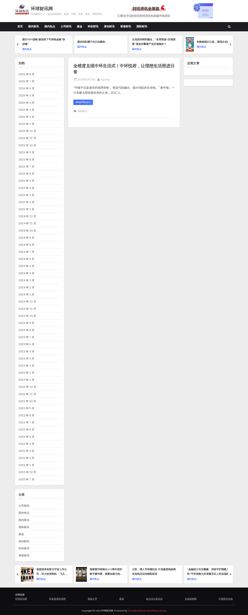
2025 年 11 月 (27, 138)
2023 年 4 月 (26, 358)
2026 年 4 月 (26, 102)
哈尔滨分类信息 (154, 598)
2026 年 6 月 (26, 88)
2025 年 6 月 (26, 173)
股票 (121, 598)
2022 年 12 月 (27, 386)
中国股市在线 (226, 598)
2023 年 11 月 (27, 308)
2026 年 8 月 (26, 74)
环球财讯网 (42, 8)
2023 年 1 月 (26, 379)
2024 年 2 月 (26, 287)
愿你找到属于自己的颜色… (92, 41)
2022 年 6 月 (26, 429)
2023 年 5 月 (26, 351)
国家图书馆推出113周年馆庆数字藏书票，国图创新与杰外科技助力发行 (106, 572)
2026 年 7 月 (26, 81)
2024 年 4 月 (26, 273)
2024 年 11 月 (27, 223)
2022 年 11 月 (27, 394)
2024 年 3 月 (26, 280)
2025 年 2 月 (26, 202)
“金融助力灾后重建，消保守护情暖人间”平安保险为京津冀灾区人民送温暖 (208, 572)
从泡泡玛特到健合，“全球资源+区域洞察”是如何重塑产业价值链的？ (153, 42)
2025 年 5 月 (26, 180)
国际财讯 (141, 26)
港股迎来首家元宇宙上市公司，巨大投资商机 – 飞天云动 (51, 572)
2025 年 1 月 (26, 209)
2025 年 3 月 (26, 195)
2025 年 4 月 (26, 188)
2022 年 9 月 (26, 408)
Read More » (84, 102)
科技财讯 (93, 26)
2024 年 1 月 (26, 294)
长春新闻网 (191, 598)
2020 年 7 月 (26, 479)
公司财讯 (66, 26)
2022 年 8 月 (26, 415)
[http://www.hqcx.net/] (171, 10)
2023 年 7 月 (26, 337)
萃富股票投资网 (57, 598)
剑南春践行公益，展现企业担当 (214, 41)
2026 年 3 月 (26, 109)
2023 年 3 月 (26, 365)
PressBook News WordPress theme (147, 610)
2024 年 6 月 (26, 259)
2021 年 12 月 (27, 472)
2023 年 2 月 (26, 372)
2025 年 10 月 (27, 145)
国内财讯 (33, 26)
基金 (79, 26)
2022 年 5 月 (26, 436)
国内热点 (49, 26)
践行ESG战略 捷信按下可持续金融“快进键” (43, 42)
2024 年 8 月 (26, 244)
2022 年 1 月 (26, 465)
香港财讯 (125, 26)
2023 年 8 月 (26, 330)
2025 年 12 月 (27, 131)
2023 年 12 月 (27, 301)
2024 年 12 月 (27, 216)
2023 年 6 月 (26, 344)
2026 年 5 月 (26, 95)
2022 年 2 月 (26, 458)
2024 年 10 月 (27, 230)
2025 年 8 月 (26, 159)
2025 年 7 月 (26, 166)
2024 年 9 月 (26, 237)
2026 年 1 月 (26, 124)
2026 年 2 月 (26, 116)
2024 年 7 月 (26, 251)
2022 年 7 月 (26, 422)
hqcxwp (105, 79)
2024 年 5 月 (26, 266)
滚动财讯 (109, 26)
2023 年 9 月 (26, 323)
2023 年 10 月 (27, 316)
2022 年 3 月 (26, 451)
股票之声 (92, 598)
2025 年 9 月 (26, 152)
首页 (20, 26)
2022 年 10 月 (27, 401)
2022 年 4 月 (26, 443)
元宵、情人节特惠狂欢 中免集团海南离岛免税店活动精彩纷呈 (154, 572)
